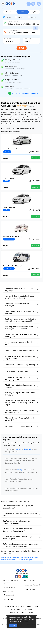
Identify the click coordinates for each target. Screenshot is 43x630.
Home (7, 606)
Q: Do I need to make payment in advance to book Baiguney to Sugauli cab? (20, 545)
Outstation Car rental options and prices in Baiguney (19, 557)
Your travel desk (29, 581)
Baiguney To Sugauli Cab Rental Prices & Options (20, 394)
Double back (8, 599)
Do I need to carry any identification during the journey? (19, 378)
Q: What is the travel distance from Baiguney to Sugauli (16, 522)
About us (21, 606)
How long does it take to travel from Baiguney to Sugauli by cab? (19, 327)
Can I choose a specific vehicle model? (20, 350)
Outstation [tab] (23, 12)
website (19, 449)
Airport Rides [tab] (9, 12)
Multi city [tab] (33, 17)
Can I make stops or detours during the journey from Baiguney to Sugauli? (20, 320)
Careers (18, 609)
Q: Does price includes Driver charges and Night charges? (19, 537)
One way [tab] (8, 17)
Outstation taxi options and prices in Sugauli (17, 560)
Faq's (29, 606)
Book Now (35, 158)
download (27, 449)
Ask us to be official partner (11, 582)
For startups (8, 592)
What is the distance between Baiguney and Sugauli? (20, 335)
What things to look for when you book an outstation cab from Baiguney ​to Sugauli (20, 402)
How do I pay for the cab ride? (16, 371)
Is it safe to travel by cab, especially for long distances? (20, 357)
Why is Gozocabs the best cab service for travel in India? (19, 411)
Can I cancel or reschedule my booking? (20, 364)
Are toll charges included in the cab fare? (18, 343)
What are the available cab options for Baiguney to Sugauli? (20, 289)
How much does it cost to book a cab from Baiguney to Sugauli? (19, 297)
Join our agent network (32, 585)
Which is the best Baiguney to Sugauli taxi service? (19, 419)
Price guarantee (9, 595)
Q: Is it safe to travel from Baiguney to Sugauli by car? (18, 507)
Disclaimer (22, 612)
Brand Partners (29, 589)
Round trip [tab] (21, 17)
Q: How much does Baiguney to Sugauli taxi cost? (20, 514)
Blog (13, 606)
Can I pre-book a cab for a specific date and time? (20, 312)
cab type (20, 470)
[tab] (9, 17)
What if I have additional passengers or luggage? (20, 386)
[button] (2, 3)
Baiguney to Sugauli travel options (18, 426)
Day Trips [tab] (34, 12)
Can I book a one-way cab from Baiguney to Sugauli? (17, 304)
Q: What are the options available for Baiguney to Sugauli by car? (17, 530)
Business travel (9, 587)
